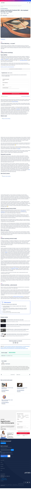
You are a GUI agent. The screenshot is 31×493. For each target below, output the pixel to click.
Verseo (29, 483)
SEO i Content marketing (4, 8)
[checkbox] (23, 417)
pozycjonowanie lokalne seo (21, 485)
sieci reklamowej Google (23, 60)
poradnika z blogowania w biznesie (18, 296)
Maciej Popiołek (5, 15)
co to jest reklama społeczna (26, 346)
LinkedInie (18, 148)
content (2, 13)
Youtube (14, 267)
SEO (29, 169)
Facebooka (12, 268)
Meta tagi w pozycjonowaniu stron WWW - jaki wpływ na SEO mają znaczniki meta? (18, 324)
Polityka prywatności (15, 484)
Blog (6, 5)
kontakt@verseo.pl (4, 479)
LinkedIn (2, 59)
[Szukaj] (27, 2)
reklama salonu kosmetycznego (11, 347)
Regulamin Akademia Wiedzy (21, 484)
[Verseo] (2, 2)
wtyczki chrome (6, 348)
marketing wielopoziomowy (19, 346)
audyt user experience (7, 485)
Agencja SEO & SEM (3, 5)
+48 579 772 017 (3, 478)
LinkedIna (17, 268)
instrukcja (5, 13)
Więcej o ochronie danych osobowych (25, 96)
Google (6, 252)
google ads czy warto (25, 348)
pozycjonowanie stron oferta (15, 485)
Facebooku (7, 59)
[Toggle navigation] (29, 2)
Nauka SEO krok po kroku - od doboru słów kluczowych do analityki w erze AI (17, 329)
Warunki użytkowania (10, 484)
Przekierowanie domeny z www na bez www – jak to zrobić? (14, 319)
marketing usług (13, 346)
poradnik (7, 13)
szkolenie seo (9, 346)
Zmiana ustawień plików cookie (4, 484)
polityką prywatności (28, 431)
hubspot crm (11, 485)
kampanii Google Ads (15, 101)
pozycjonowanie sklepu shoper (18, 348)
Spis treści (3, 39)
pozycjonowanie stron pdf (11, 348)
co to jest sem (6, 346)
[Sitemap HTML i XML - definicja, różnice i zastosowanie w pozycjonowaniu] (4, 397)
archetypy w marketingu (4, 347)
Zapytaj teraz (3, 443)
